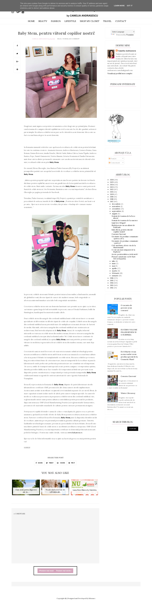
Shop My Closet (89, 21)
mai (113, 266)
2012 (112, 288)
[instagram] (13, 12)
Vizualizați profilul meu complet (119, 73)
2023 (112, 187)
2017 (112, 201)
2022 (112, 189)
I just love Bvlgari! (119, 223)
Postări (113, 159)
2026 (112, 180)
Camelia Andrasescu (40, 39)
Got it (130, 6)
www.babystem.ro (75, 433)
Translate (130, 35)
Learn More (119, 6)
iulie (114, 261)
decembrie (116, 204)
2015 (112, 280)
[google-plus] (19, 12)
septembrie (117, 211)
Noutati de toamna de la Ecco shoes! (123, 217)
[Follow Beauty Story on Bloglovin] (116, 139)
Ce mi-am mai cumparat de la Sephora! (123, 251)
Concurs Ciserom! (119, 234)
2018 (112, 199)
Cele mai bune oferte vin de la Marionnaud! (124, 246)
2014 (112, 283)
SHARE (40, 463)
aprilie (114, 268)
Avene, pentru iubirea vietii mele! (125, 254)
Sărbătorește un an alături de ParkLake (123, 226)
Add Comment (74, 39)
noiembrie (116, 206)
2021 (112, 192)
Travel (107, 21)
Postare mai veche (63, 571)
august (115, 214)
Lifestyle (70, 21)
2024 (112, 185)
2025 (112, 182)
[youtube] (24, 12)
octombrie (116, 209)
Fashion (56, 21)
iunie (114, 263)
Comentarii (115, 163)
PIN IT (73, 463)
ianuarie (115, 276)
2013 (112, 285)
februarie (116, 273)
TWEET (51, 463)
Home (31, 21)
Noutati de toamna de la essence (125, 220)
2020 (112, 194)
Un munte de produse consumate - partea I (125, 242)
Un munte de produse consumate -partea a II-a (125, 238)
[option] (26, 488)
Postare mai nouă (47, 571)
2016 (112, 278)
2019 (112, 197)
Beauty (43, 21)
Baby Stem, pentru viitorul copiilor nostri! (122, 231)
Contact (120, 21)
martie (115, 271)
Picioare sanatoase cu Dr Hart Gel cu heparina (123, 258)
